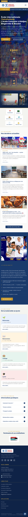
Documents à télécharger (6, 490)
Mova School (9, 117)
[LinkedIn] (8, 460)
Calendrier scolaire (5, 486)
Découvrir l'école (18, 39)
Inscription (4, 1)
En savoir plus (7, 299)
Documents (9, 123)
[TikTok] (14, 460)
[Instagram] (5, 460)
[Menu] (25, 5)
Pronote (18, 113)
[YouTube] (11, 460)
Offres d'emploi (4, 492)
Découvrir (5, 329)
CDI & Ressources (4, 506)
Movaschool (3, 504)
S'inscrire (5, 39)
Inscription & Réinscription (6, 484)
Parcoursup (3, 508)
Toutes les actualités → (14, 226)
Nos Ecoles (19, 117)
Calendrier (10, 111)
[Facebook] (2, 460)
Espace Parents (12, 1)
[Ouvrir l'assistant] (25, 514)
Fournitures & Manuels (5, 488)
